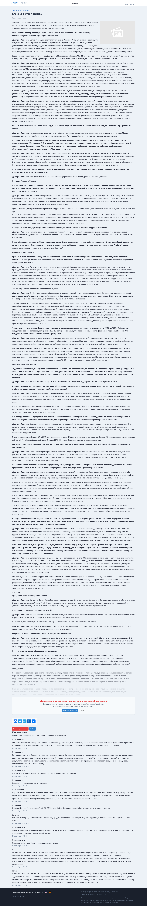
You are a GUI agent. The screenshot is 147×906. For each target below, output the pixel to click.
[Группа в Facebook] (32, 896)
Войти (82, 710)
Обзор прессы (24, 10)
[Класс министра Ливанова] (117, 32)
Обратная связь (19, 892)
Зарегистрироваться (70, 710)
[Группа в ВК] (27, 896)
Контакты (29, 892)
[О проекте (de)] (49, 892)
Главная (14, 10)
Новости (75, 3)
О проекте (39, 892)
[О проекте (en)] (45, 892)
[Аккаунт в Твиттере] (37, 896)
